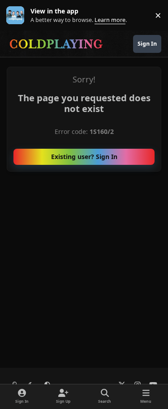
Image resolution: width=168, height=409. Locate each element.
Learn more (17, 15)
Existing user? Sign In (84, 156)
